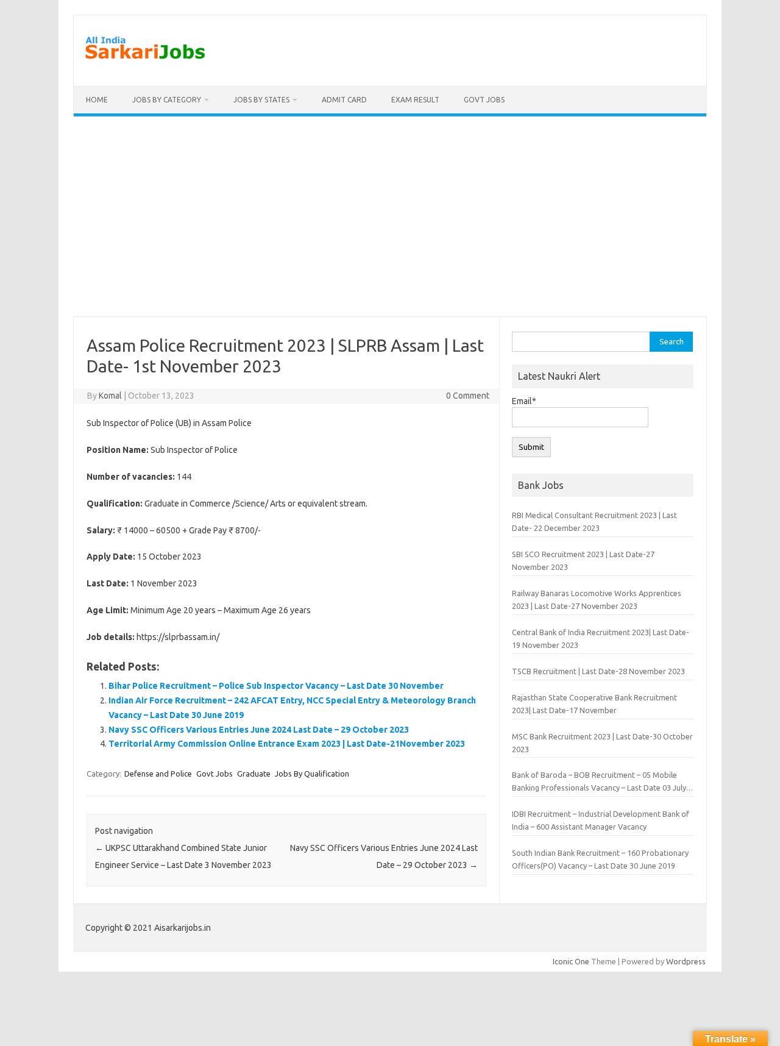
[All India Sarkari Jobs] (145, 65)
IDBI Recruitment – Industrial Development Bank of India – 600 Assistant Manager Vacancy (600, 820)
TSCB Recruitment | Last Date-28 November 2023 (598, 671)
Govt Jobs (484, 100)
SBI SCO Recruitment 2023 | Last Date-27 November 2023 (583, 560)
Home (97, 100)
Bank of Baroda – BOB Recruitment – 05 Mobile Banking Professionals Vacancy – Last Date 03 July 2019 (599, 782)
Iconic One (571, 961)
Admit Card (344, 100)
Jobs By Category (166, 100)
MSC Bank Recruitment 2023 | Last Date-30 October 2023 (602, 742)
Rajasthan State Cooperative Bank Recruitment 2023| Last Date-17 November (594, 703)
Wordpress (686, 961)
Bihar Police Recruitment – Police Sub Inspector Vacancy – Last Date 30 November (276, 686)
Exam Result (415, 100)
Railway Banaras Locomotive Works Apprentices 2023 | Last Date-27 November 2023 (596, 599)
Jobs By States (261, 100)
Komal (110, 395)
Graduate (254, 773)
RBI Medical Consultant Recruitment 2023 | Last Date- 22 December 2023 (594, 521)
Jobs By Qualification (312, 773)
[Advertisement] (390, 216)
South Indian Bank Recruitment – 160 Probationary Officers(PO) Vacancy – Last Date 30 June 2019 (600, 859)
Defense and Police (158, 773)
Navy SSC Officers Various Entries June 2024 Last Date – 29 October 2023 (258, 730)
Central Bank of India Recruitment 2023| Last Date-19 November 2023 (600, 638)
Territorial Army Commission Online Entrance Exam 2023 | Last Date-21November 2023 (286, 744)
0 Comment (467, 395)
